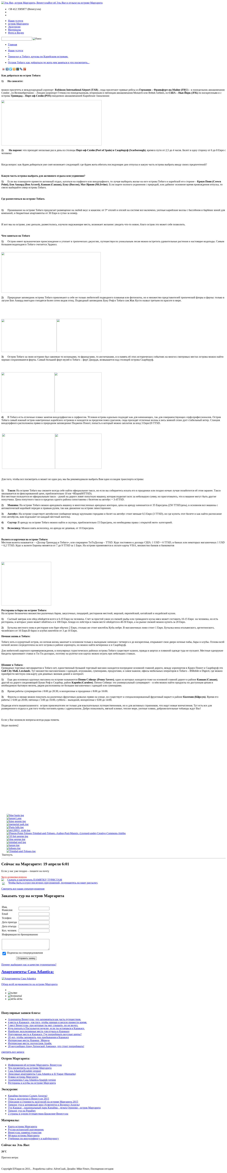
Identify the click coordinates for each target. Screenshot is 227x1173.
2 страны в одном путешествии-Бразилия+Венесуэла (38, 1113)
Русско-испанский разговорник (26, 1129)
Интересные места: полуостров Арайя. (30, 1043)
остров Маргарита (18, 23)
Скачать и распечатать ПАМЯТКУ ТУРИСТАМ (34, 879)
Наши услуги (15, 20)
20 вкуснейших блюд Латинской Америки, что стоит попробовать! (46, 1046)
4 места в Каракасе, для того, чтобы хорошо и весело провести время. (47, 1022)
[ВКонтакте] (7, 69)
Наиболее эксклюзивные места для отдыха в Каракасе (38, 1031)
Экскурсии (14, 26)
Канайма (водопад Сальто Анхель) (27, 1095)
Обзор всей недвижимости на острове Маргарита (29, 984)
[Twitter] (10, 69)
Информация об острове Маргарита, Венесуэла (35, 1065)
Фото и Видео (16, 32)
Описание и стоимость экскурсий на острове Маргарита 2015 (43, 1101)
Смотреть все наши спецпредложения (22, 888)
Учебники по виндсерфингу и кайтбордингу (33, 1138)
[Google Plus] (24, 69)
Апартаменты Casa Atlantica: (27, 971)
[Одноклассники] (14, 69)
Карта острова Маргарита (22, 1126)
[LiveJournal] (21, 69)
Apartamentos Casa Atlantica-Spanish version (32, 1079)
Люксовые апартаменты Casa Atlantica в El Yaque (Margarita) (42, 1073)
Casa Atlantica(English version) (24, 1070)
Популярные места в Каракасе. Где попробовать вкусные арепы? (45, 1034)
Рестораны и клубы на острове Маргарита (32, 1082)
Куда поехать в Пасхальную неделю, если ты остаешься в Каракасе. (46, 1028)
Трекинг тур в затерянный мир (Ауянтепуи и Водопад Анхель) (44, 1104)
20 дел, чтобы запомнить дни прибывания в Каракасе (38, 1037)
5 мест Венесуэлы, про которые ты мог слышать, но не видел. (43, 1025)
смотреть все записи (12, 1052)
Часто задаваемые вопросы (14, 877)
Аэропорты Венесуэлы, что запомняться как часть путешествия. (44, 1019)
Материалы (14, 29)
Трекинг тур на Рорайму (22, 1110)
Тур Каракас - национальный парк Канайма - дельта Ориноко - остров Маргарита (54, 1107)
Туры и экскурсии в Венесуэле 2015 (28, 1098)
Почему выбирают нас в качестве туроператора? (28, 964)
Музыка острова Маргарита (23, 1135)
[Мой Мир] (17, 69)
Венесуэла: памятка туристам (24, 1132)
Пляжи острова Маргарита (23, 1076)
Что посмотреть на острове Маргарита (30, 1067)
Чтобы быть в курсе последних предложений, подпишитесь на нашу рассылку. (53, 882)
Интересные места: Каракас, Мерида (29, 1040)
